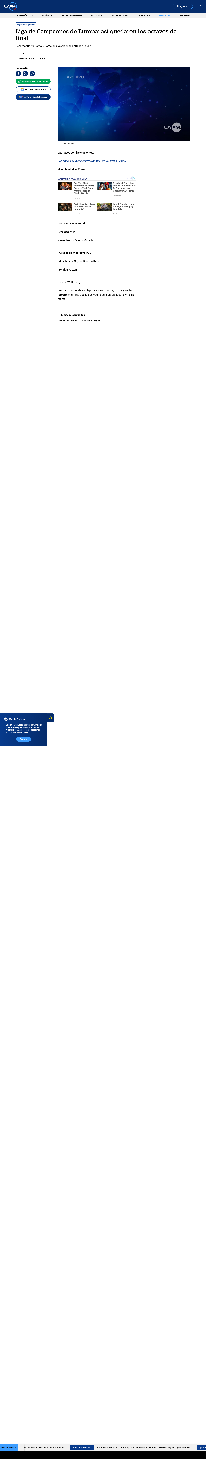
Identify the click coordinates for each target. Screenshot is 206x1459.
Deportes (164, 15)
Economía (97, 15)
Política (47, 15)
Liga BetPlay (177, 1447)
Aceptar (24, 739)
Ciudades (144, 15)
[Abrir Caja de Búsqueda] (200, 6)
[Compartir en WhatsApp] (32, 73)
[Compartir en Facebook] (18, 73)
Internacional (121, 15)
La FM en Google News (35, 89)
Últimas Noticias (8, 1447)
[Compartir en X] (25, 73)
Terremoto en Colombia (54, 1447)
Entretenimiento (72, 15)
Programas (182, 6)
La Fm (22, 53)
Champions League (90, 320)
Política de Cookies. (22, 732)
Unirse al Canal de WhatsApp (35, 81)
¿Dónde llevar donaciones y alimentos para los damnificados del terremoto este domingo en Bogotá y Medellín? (116, 1447)
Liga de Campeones (67, 320)
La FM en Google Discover (35, 97)
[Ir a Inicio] (10, 6)
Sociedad (185, 15)
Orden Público (24, 15)
